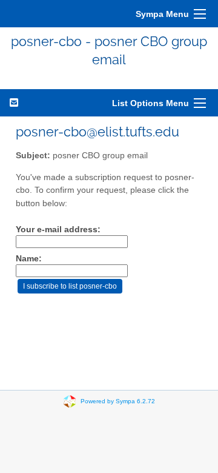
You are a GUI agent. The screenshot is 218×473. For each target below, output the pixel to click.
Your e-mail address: (58, 229)
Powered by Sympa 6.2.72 (118, 400)
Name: (29, 258)
